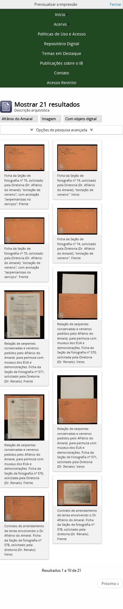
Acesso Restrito (61, 82)
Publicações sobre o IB (61, 63)
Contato (61, 73)
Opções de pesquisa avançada (61, 129)
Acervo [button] (60, 24)
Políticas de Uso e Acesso (62, 34)
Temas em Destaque (61, 53)
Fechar (115, 4)
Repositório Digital (61, 43)
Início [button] (60, 14)
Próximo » (110, 583)
